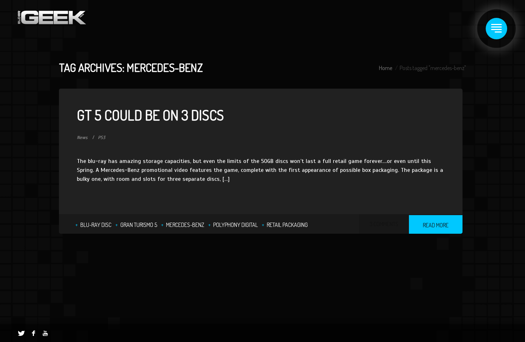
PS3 (101, 137)
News (82, 137)
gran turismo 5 (138, 224)
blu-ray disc (95, 224)
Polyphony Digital (235, 224)
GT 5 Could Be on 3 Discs (150, 115)
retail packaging (287, 224)
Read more (436, 225)
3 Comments (384, 224)
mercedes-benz (185, 224)
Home (385, 67)
